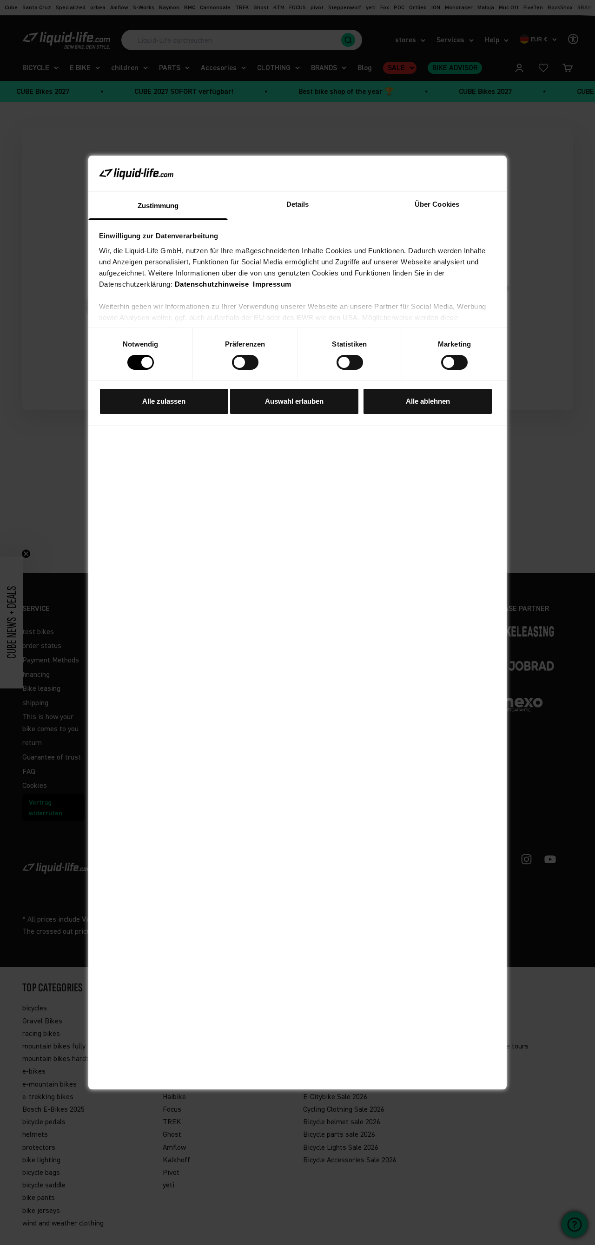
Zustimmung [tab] (158, 206)
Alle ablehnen (428, 401)
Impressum (272, 284)
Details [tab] (297, 204)
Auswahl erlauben (294, 401)
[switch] (245, 362)
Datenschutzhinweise (212, 284)
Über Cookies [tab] (437, 204)
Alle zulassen (163, 401)
